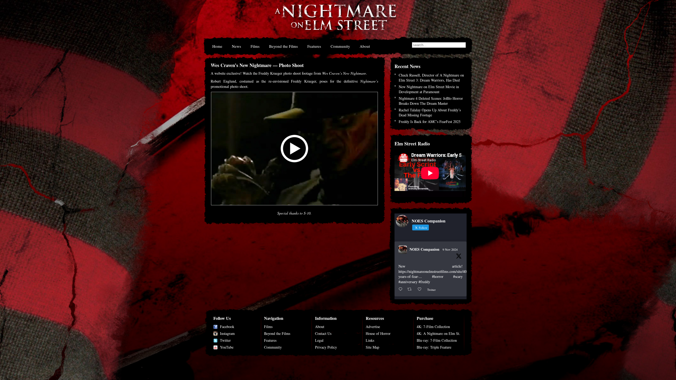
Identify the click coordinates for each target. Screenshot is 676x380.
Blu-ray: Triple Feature (434, 347)
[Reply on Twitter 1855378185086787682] (401, 289)
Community (340, 46)
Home (217, 46)
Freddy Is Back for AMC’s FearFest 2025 (430, 121)
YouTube (226, 347)
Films (255, 46)
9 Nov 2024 (450, 249)
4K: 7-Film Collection (433, 326)
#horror (437, 276)
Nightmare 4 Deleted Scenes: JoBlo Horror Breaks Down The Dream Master (431, 101)
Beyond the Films (283, 46)
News (236, 46)
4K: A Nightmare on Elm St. (438, 333)
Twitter (225, 340)
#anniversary (407, 281)
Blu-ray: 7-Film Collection (437, 340)
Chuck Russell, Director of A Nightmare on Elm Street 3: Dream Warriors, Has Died (431, 78)
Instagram (227, 333)
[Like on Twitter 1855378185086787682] (421, 289)
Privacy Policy (326, 347)
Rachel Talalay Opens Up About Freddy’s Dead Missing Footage (430, 112)
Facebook (227, 326)
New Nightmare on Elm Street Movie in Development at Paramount (429, 89)
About (365, 46)
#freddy (424, 281)
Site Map (372, 347)
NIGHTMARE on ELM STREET (335, 20)
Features (314, 46)
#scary (458, 276)
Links (370, 340)
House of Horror (378, 333)
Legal (319, 340)
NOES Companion (424, 249)
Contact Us (323, 333)
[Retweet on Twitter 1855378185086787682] (411, 289)
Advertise (373, 326)
